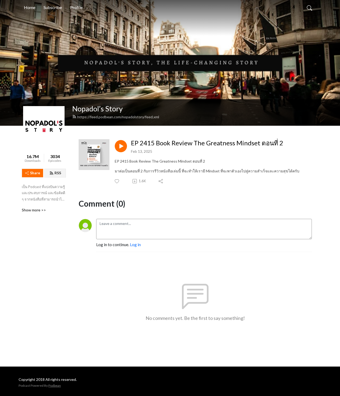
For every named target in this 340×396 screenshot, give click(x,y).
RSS (57, 173)
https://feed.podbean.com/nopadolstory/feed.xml (118, 117)
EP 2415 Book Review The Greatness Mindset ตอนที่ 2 (207, 143)
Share (35, 173)
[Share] (161, 181)
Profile (76, 7)
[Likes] (117, 181)
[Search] (309, 7)
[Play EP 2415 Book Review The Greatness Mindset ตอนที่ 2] (121, 146)
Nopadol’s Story (97, 108)
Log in (135, 244)
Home (29, 7)
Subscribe (53, 7)
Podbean (54, 386)
